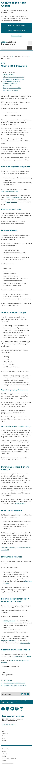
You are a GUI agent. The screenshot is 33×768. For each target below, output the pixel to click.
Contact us (5, 733)
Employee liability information (11, 81)
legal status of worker (14, 198)
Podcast (4, 740)
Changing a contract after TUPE (12, 88)
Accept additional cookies (16, 25)
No (12, 702)
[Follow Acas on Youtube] (21, 709)
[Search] (29, 48)
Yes (7, 702)
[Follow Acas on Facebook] (3, 709)
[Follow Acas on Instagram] (17, 709)
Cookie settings (16, 36)
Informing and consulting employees (13, 77)
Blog (3, 731)
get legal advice (11, 202)
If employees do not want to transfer (13, 79)
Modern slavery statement (9, 758)
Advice (9, 56)
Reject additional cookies (16, 31)
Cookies (4, 751)
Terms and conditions (7, 763)
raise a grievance (9, 621)
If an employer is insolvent (10, 90)
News (3, 738)
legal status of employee (9, 191)
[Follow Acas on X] (7, 709)
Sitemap (4, 760)
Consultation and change (21, 56)
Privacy (4, 756)
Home (3, 56)
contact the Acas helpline (22, 656)
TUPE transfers (5, 58)
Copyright (4, 753)
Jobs (3, 736)
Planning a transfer (8, 75)
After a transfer (7, 86)
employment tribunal (8, 641)
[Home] (8, 42)
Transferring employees (10, 83)
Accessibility (5, 748)
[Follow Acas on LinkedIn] (12, 709)
